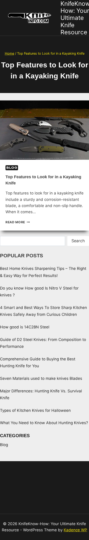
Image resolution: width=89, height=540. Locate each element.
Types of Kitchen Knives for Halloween (35, 410)
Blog (11, 168)
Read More (17, 222)
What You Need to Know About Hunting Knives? (44, 422)
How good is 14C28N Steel (24, 327)
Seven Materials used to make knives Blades (41, 378)
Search (78, 240)
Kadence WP (75, 530)
